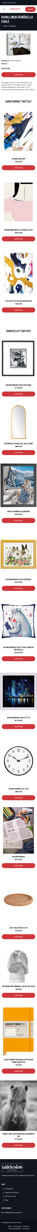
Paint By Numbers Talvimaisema (18, 511)
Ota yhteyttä (17, 1226)
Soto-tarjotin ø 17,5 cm (18, 928)
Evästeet (26, 1226)
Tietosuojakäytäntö (14, 1229)
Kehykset (12, 26)
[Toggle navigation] (3, 9)
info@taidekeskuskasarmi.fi (9, 2)
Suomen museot (10, 1196)
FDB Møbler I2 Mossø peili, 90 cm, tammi (18, 443)
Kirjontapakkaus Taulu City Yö (18, 717)
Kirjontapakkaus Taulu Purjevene (18, 385)
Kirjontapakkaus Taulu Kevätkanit (18, 579)
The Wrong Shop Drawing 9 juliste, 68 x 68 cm (18, 986)
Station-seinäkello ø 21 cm (18, 789)
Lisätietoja (18, 75)
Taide (5, 26)
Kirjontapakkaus (18, 856)
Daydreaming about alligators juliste (18, 230)
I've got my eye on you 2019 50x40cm (18, 301)
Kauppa (30, 9)
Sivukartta (25, 1229)
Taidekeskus (9, 1189)
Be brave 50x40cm (18, 159)
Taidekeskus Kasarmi (12, 1193)
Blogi (6, 1200)
